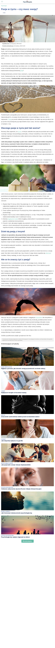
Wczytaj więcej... (27, 541)
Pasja (10, 119)
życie (19, 131)
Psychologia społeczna (7, 535)
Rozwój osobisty (5, 511)
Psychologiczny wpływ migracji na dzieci (15, 537)
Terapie (3, 391)
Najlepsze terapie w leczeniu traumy (13, 392)
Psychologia (4, 5)
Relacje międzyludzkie (7, 463)
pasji (21, 70)
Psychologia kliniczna (7, 487)
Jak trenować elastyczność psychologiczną (16, 513)
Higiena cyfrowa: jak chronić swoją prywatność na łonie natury (23, 368)
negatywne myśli (13, 219)
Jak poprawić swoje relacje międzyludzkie (16, 465)
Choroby (3, 439)
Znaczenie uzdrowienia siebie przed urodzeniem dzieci (20, 417)
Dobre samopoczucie (6, 367)
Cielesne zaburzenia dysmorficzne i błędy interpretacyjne (21, 489)
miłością (47, 253)
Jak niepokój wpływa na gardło (12, 441)
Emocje (3, 415)
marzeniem (39, 317)
